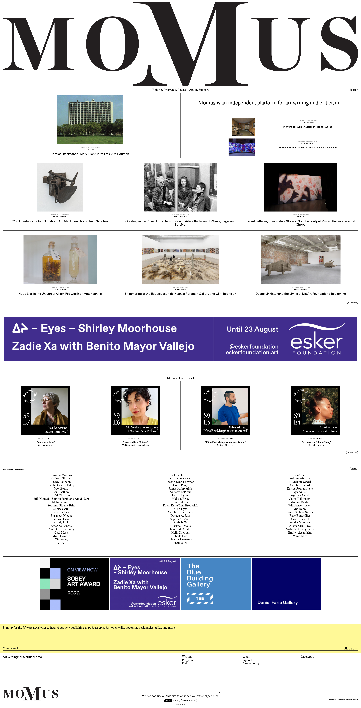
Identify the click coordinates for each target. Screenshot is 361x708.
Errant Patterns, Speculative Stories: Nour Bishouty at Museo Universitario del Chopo (300, 222)
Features (301, 141)
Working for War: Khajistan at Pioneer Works (307, 126)
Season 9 (41, 438)
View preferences (189, 701)
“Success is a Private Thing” (316, 442)
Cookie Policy (180, 704)
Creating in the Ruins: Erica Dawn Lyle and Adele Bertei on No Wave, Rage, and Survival (180, 222)
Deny (176, 701)
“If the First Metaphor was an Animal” (225, 442)
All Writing (352, 302)
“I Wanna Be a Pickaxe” (135, 442)
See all (354, 468)
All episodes (352, 452)
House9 (355, 699)
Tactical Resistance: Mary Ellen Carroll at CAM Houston (90, 154)
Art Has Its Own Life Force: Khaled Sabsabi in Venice (307, 147)
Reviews (84, 148)
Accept (168, 701)
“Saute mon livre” (45, 442)
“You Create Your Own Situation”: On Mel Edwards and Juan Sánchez (60, 221)
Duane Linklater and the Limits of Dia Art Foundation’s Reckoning (300, 294)
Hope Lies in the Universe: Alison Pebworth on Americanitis (60, 294)
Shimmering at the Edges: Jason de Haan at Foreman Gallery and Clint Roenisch (180, 294)
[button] (220, 693)
